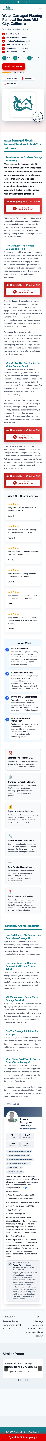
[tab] (18, 1380)
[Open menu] (40, 8)
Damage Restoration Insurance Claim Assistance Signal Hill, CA (34, 1326)
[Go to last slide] (6, 1368)
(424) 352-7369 (23, 2)
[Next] (40, 1368)
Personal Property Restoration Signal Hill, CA (12, 1323)
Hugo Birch (12, 1372)
